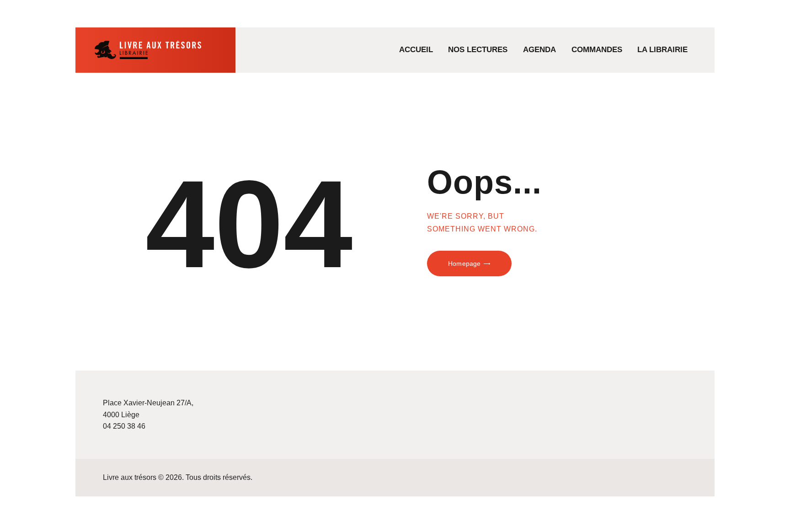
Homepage (464, 263)
